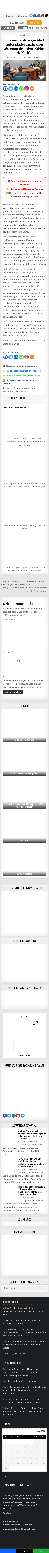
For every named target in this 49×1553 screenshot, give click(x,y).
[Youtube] (42, 15)
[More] (32, 88)
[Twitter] (31, 15)
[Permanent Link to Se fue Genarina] (24, 860)
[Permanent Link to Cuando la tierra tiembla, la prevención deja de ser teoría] (24, 793)
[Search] (46, 15)
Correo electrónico (13, 661)
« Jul (4, 1476)
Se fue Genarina (24, 873)
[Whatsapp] (21, 88)
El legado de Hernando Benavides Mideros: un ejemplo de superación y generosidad (20, 1372)
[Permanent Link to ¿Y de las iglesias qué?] (24, 726)
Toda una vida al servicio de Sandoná (21, 1402)
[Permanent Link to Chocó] (24, 827)
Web (5, 669)
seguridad (21, 391)
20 (24, 1458)
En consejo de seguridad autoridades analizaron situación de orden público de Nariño (24, 46)
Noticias (24, 16)
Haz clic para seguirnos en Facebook (23, 371)
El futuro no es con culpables (25, 773)
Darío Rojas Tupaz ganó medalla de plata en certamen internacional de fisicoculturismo (31, 1162)
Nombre (8, 652)
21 (31, 1458)
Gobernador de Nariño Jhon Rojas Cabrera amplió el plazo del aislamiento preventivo (24, 441)
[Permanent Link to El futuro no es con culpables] (24, 760)
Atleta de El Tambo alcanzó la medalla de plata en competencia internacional (24, 1390)
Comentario (9, 620)
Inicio (10, 16)
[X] (24, 1551)
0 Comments (32, 1141)
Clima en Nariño (24, 1055)
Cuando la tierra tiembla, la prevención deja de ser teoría (25, 805)
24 (5, 1463)
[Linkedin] (16, 88)
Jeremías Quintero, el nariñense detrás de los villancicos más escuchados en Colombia (23, 1411)
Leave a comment (36, 57)
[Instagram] (38, 15)
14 (31, 1452)
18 (12, 1458)
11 (12, 1452)
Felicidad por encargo (25, 1381)
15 (37, 1452)
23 (43, 1458)
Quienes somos (18, 22)
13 (24, 1452)
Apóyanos (34, 22)
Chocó (24, 840)
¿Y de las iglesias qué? (25, 739)
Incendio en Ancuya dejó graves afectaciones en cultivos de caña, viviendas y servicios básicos (24, 1332)
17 (6, 1458)
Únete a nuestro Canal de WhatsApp (23, 375)
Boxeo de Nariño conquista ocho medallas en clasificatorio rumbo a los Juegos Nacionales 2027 (31, 1190)
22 (37, 1458)
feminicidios (20, 388)
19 (18, 1458)
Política (25, 35)
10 (5, 1452)
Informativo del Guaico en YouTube (26, 189)
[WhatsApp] (41, 1551)
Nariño (31, 388)
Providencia (9, 391)
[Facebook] (34, 15)
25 (12, 1463)
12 (18, 1452)
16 (43, 1452)
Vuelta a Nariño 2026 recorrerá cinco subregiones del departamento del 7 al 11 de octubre (32, 1134)
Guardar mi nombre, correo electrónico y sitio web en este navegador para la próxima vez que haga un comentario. (23, 683)
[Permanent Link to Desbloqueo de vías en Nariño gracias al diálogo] (24, 506)
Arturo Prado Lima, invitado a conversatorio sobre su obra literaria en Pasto (22, 1311)
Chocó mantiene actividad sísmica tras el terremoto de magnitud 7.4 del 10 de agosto (23, 1344)
